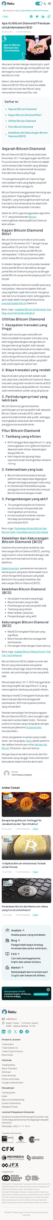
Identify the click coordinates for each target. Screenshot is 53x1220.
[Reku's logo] (8, 3)
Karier (4, 1096)
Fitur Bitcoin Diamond (20, 126)
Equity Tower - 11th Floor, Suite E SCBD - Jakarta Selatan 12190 (22, 1024)
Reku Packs (7, 1054)
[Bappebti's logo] (7, 1139)
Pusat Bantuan (9, 1075)
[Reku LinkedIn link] (3, 1031)
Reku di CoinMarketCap (13, 1099)
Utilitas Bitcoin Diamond (22, 120)
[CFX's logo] (8, 1148)
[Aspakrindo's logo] (32, 1178)
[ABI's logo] (11, 1178)
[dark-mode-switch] (45, 3)
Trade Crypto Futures (12, 1051)
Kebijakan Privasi (10, 1106)
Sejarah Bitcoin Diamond (22, 109)
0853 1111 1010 (21, 1126)
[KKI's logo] (35, 1158)
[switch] (38, 3)
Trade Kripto (8, 1044)
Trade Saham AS (10, 1047)
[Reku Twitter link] (15, 1031)
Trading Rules (8, 1064)
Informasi (6, 1072)
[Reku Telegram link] (21, 1031)
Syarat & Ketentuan (11, 1103)
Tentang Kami (8, 1092)
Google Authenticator (12, 1082)
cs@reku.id (11, 1018)
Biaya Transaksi (9, 1068)
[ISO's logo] (34, 1139)
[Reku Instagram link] (9, 1031)
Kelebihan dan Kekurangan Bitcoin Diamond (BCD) (28, 134)
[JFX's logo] (10, 1165)
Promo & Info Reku (10, 1079)
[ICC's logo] (13, 1157)
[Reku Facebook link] (27, 1031)
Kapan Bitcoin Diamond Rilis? (25, 115)
